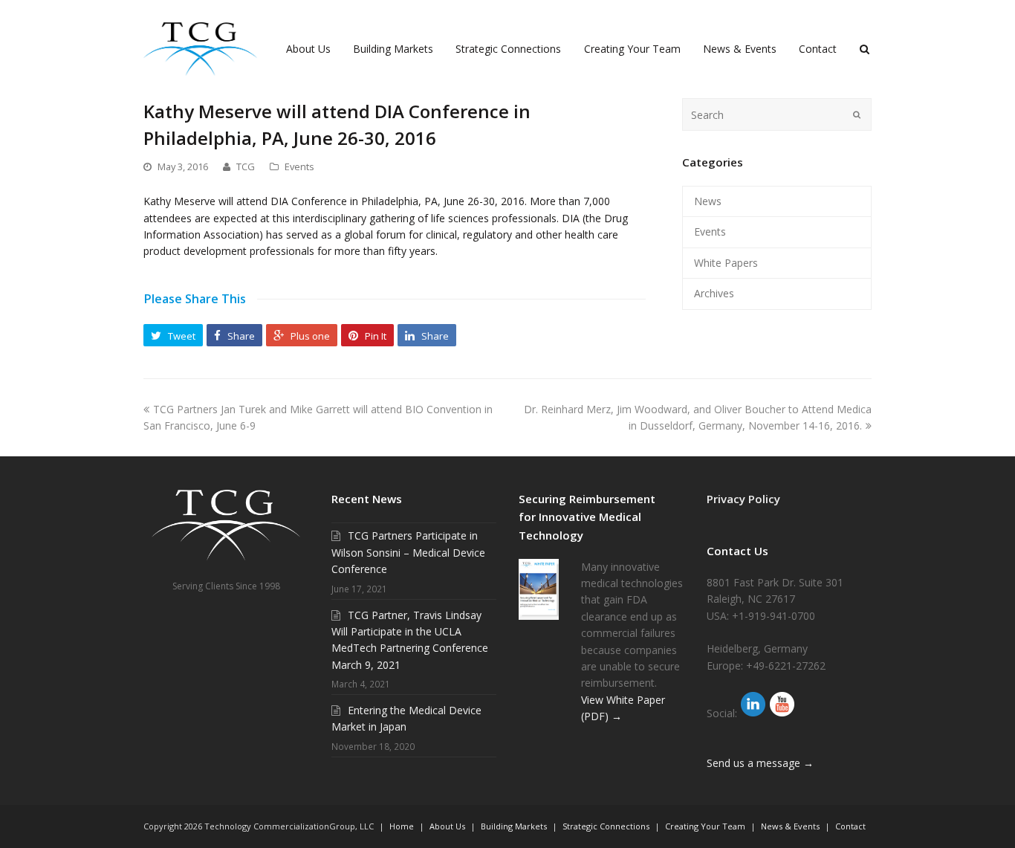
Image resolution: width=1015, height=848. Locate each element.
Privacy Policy (743, 498)
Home (401, 826)
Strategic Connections (605, 826)
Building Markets (514, 826)
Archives (714, 293)
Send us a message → (760, 763)
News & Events (790, 826)
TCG (245, 166)
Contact (850, 826)
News (707, 201)
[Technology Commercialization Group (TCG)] (200, 48)
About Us (447, 826)
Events (299, 166)
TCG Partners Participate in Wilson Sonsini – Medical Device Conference (408, 552)
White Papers (726, 263)
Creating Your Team (705, 826)
